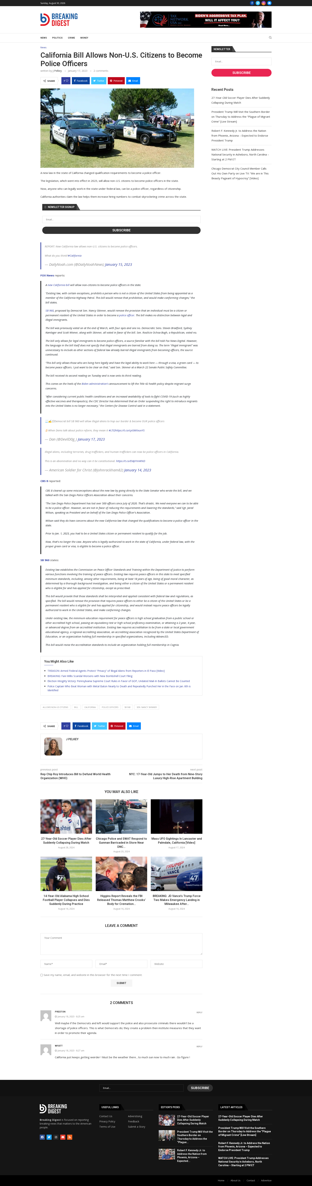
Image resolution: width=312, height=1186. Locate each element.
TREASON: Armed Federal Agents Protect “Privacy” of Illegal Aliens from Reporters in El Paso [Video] (106, 670)
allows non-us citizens (55, 707)
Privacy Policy (107, 1121)
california (90, 707)
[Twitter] (258, 3)
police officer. (127, 315)
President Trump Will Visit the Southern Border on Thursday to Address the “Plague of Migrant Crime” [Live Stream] (240, 116)
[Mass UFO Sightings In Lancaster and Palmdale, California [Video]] (176, 816)
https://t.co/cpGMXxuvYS (130, 430)
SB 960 (50, 310)
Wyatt (59, 1045)
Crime (71, 38)
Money (84, 38)
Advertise (266, 1180)
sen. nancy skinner (147, 707)
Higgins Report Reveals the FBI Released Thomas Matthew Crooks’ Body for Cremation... (121, 900)
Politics (57, 38)
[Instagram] (263, 3)
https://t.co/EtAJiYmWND (130, 461)
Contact (251, 1180)
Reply (199, 1013)
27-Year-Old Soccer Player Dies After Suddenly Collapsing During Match (193, 1120)
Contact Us (105, 1116)
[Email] (269, 3)
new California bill (59, 285)
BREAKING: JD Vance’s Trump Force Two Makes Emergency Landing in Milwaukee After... (177, 900)
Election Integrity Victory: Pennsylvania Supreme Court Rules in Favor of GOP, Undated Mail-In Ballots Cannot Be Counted (118, 681)
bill (76, 707)
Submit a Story (136, 1126)
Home (221, 1180)
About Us (235, 1180)
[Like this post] (67, 80)
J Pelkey (57, 70)
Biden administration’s (95, 383)
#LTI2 (112, 430)
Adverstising (135, 1116)
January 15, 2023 (118, 264)
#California (74, 255)
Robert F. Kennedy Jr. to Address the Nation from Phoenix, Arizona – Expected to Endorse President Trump (239, 135)
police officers (110, 707)
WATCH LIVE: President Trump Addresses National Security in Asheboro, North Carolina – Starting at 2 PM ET (240, 154)
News (43, 38)
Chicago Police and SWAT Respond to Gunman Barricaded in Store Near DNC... (121, 843)
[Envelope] (62, 1137)
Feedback (133, 1121)
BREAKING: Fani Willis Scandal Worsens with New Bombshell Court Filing (89, 676)
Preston (60, 1011)
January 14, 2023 (137, 470)
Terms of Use (107, 1126)
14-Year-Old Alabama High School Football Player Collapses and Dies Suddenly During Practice (66, 900)
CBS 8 (44, 481)
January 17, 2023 (91, 439)
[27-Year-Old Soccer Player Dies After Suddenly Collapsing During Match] (66, 816)
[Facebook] (252, 3)
